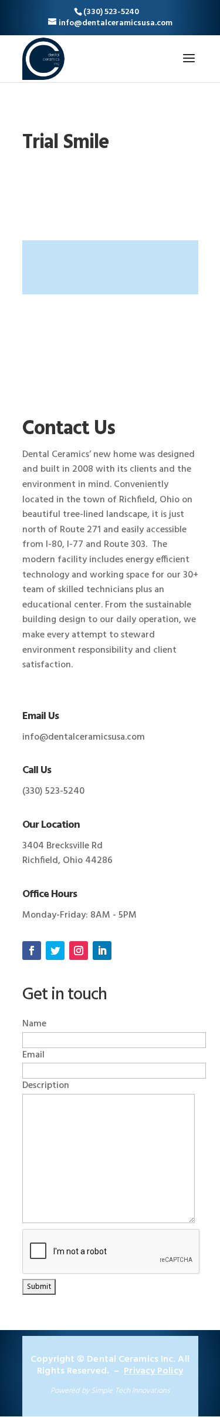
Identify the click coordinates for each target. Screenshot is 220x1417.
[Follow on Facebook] (31, 950)
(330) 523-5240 (111, 12)
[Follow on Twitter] (55, 950)
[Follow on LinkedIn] (102, 950)
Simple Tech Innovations (130, 1391)
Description (45, 1085)
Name (34, 1024)
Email (33, 1055)
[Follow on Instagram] (78, 950)
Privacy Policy (153, 1371)
